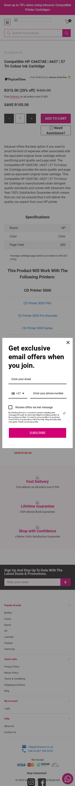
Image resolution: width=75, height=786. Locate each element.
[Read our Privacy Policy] (64, 413)
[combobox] (17, 393)
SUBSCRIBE (38, 433)
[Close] (68, 342)
